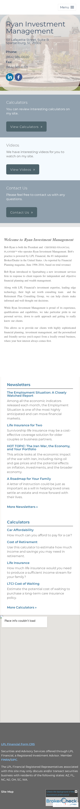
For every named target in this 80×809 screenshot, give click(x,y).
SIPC (14, 760)
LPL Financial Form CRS (18, 744)
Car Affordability (20, 530)
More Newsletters (22, 507)
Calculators (18, 522)
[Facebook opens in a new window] (18, 77)
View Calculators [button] (24, 127)
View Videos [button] (20, 169)
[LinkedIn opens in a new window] (10, 77)
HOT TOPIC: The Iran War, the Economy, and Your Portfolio (38, 447)
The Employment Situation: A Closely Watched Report (36, 394)
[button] (67, 7)
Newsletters (18, 384)
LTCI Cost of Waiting (23, 584)
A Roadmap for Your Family (29, 479)
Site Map (7, 791)
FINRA (5, 760)
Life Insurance (18, 563)
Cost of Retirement (22, 542)
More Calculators (22, 607)
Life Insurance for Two (24, 425)
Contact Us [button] (19, 212)
